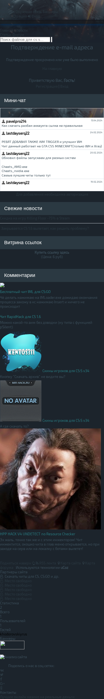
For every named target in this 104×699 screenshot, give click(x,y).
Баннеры (50, 11)
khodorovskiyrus (13, 634)
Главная (6, 30)
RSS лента (47, 563)
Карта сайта (70, 563)
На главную (52, 68)
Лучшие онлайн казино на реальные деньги (37, 697)
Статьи (5, 34)
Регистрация (15, 16)
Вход (35, 16)
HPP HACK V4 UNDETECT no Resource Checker (37, 534)
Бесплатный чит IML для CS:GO (25, 291)
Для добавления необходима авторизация (52, 194)
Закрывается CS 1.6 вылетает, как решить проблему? (45, 228)
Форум (18, 34)
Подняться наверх (16, 563)
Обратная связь (29, 11)
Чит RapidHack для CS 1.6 (20, 316)
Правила (7, 11)
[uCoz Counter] (12, 648)
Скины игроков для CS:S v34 (65, 371)
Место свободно (17, 581)
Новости (21, 30)
